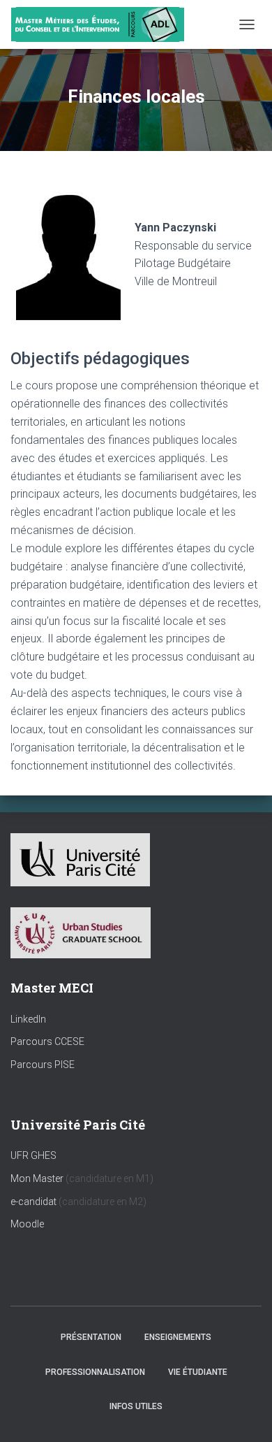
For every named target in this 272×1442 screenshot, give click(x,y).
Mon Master (36, 1178)
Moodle (27, 1224)
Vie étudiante (197, 1372)
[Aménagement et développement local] (102, 24)
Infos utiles (136, 1406)
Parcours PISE (42, 1064)
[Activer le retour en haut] (244, 1414)
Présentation (91, 1337)
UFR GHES (33, 1155)
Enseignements (177, 1337)
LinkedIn (28, 1019)
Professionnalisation (95, 1372)
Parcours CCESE (47, 1041)
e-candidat (34, 1201)
